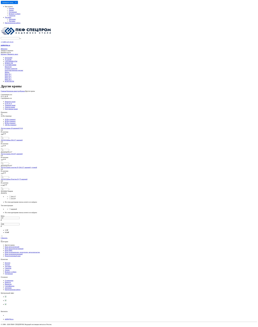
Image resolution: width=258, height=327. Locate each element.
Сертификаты (9, 286)
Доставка (8, 17)
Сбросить (4, 238)
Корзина (4, 54)
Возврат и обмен (14, 14)
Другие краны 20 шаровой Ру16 (12, 128)
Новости (8, 282)
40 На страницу (10, 121)
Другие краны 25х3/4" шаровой (12, 154)
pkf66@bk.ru (9, 319)
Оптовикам (13, 12)
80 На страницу (10, 123)
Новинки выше (10, 102)
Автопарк (12, 19)
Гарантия (12, 15)
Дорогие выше (10, 107)
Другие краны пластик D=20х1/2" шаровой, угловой (19, 167)
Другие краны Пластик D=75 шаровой (14, 179)
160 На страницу (10, 125)
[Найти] (20, 38)
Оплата (11, 8)
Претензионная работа (12, 23)
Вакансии (8, 284)
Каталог (7, 263)
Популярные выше (11, 109)
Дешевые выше (10, 105)
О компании (9, 280)
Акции (11, 10)
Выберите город (7, 2)
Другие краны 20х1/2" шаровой (12, 140)
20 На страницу (10, 119)
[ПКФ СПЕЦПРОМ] (26, 36)
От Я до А (8, 103)
